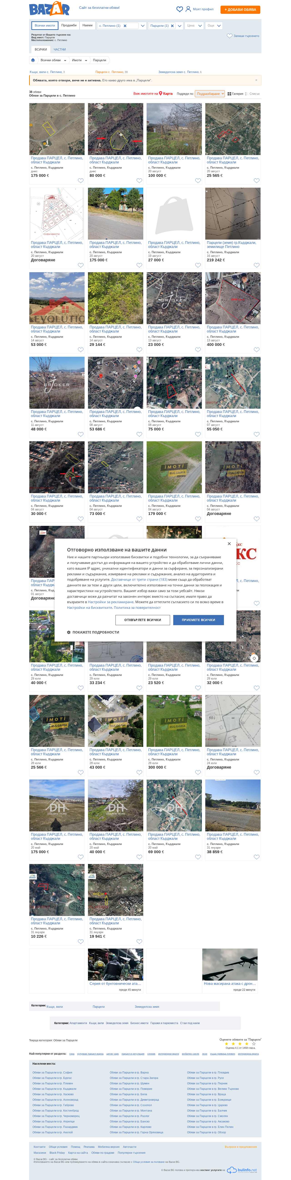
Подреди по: (185, 93)
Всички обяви (51, 60)
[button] (93, 632)
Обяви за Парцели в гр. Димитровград (134, 1099)
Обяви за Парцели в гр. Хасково (53, 1094)
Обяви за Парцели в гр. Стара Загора (134, 1078)
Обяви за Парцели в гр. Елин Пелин (210, 1127)
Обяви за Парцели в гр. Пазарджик (55, 1127)
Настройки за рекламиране (110, 602)
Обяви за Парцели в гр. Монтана (131, 1110)
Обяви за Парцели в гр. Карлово (130, 1127)
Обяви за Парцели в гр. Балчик (207, 1110)
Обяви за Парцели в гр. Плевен (53, 1083)
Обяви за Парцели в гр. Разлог (129, 1116)
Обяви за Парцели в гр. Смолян (207, 1116)
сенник (151, 1053)
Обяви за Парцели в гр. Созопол (131, 1105)
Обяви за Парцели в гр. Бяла (128, 1094)
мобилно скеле (190, 1053)
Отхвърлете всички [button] (142, 620)
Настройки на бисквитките (89, 607)
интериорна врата (248, 1053)
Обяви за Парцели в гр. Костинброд (56, 1110)
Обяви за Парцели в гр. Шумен (129, 1083)
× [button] (229, 544)
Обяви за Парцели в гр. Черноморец (56, 1116)
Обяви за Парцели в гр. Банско (130, 1121)
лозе (204, 1053)
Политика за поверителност (137, 607)
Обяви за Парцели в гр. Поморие (131, 1088)
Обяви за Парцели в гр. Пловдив (208, 1072)
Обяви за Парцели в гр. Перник (207, 1083)
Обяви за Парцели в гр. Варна (129, 1072)
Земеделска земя (147, 1006)
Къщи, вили (55, 1006)
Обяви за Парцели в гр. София (52, 1072)
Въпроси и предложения (241, 1146)
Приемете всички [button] (198, 620)
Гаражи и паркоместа (164, 1023)
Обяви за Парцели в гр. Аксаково (208, 1121)
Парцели (99, 60)
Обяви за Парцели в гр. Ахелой (53, 1132)
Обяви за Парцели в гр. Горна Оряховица (136, 1132)
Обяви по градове (102, 1152)
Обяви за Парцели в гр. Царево (207, 1105)
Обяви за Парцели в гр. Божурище (209, 1099)
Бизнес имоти (139, 1023)
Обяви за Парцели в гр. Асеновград (55, 1099)
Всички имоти (45, 25)
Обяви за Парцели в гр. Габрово (53, 1105)
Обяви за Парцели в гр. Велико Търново (213, 1088)
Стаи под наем (190, 1023)
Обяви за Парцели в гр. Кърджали (54, 1088)
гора (71, 1053)
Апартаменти (78, 1023)
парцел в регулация (133, 1053)
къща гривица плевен (222, 1053)
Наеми (88, 25)
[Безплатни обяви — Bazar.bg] (49, 9)
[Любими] (180, 9)
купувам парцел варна (90, 1053)
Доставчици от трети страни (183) (139, 579)
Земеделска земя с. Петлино (180, 72)
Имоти (77, 60)
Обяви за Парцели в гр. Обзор (206, 1132)
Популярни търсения (132, 1152)
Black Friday (57, 1152)
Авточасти (129, 1146)
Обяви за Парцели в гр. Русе (205, 1078)
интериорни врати (168, 1053)
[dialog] (145, 590)
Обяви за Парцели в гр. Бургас (52, 1078)
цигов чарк (112, 1053)
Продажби (69, 25)
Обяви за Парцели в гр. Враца (206, 1094)
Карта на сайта (78, 1152)
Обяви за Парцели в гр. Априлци (54, 1121)
